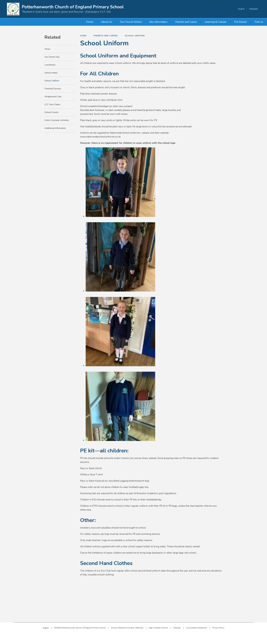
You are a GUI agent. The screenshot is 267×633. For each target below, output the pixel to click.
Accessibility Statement (196, 627)
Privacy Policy (218, 627)
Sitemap (177, 627)
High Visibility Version (158, 627)
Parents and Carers (106, 35)
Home (83, 35)
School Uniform (135, 35)
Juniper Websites (135, 627)
